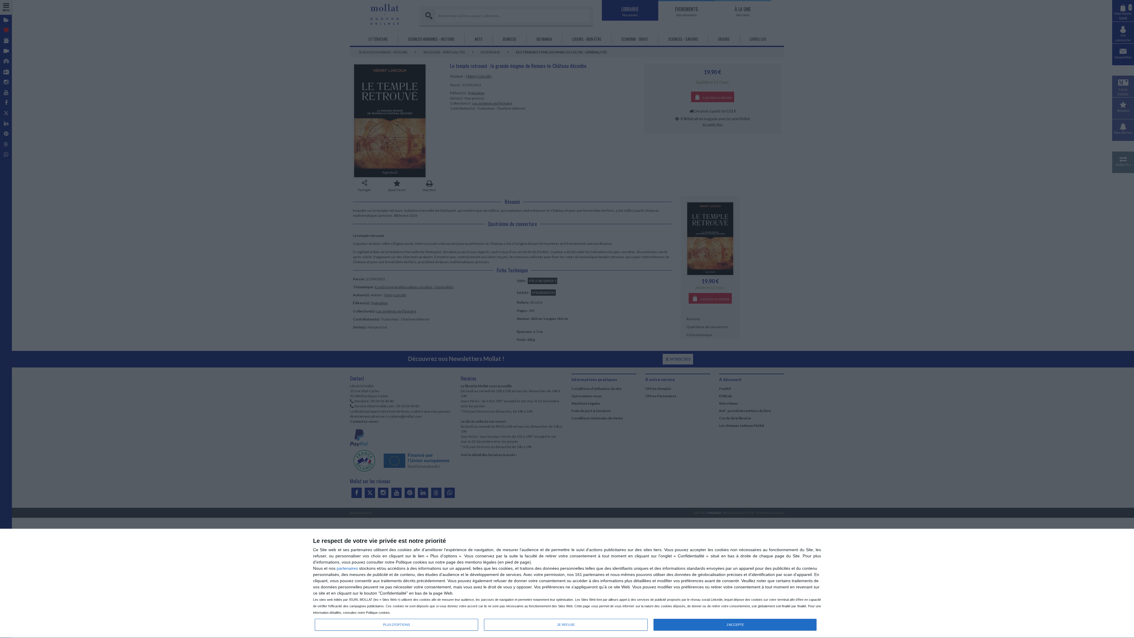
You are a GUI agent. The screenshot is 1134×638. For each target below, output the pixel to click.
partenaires (347, 568)
